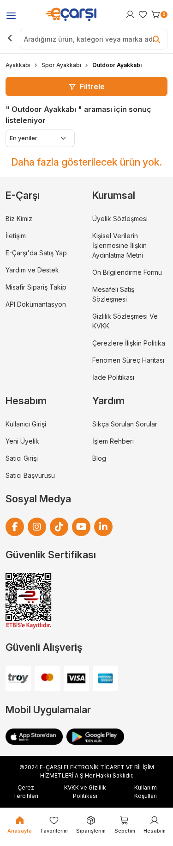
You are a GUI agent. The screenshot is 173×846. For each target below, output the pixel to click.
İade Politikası (113, 377)
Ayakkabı (18, 65)
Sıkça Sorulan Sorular (124, 424)
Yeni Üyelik (22, 441)
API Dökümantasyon (36, 304)
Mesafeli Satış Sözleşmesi (113, 294)
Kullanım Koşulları (145, 791)
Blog (99, 458)
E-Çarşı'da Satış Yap (36, 253)
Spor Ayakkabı (61, 65)
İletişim (16, 236)
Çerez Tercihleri (25, 791)
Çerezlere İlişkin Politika (128, 343)
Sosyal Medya (38, 499)
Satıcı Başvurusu (30, 475)
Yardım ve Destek (32, 270)
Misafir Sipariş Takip (36, 287)
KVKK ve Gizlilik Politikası (85, 791)
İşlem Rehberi (113, 441)
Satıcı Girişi (22, 458)
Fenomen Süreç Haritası (128, 360)
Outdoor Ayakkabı (117, 65)
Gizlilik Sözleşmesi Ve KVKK (125, 321)
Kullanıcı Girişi (26, 424)
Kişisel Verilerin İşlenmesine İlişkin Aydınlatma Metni (119, 245)
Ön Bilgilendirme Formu (127, 272)
